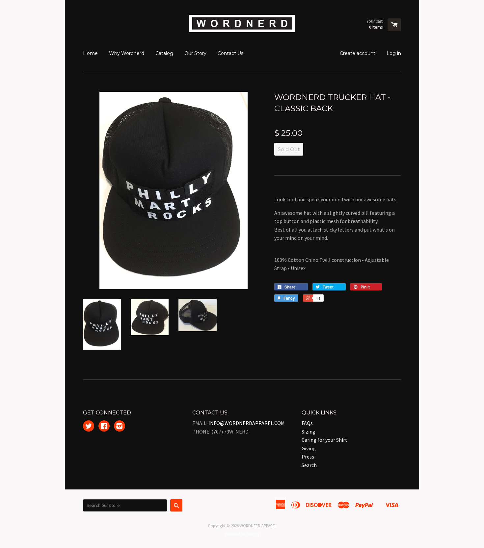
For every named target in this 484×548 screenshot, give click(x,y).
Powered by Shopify (242, 533)
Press (308, 456)
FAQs (307, 423)
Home (90, 53)
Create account (357, 53)
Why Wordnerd (126, 53)
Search (309, 465)
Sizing (308, 431)
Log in (394, 53)
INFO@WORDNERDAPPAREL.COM (246, 423)
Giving (309, 448)
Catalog (164, 53)
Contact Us (230, 53)
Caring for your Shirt (324, 439)
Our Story (195, 53)
